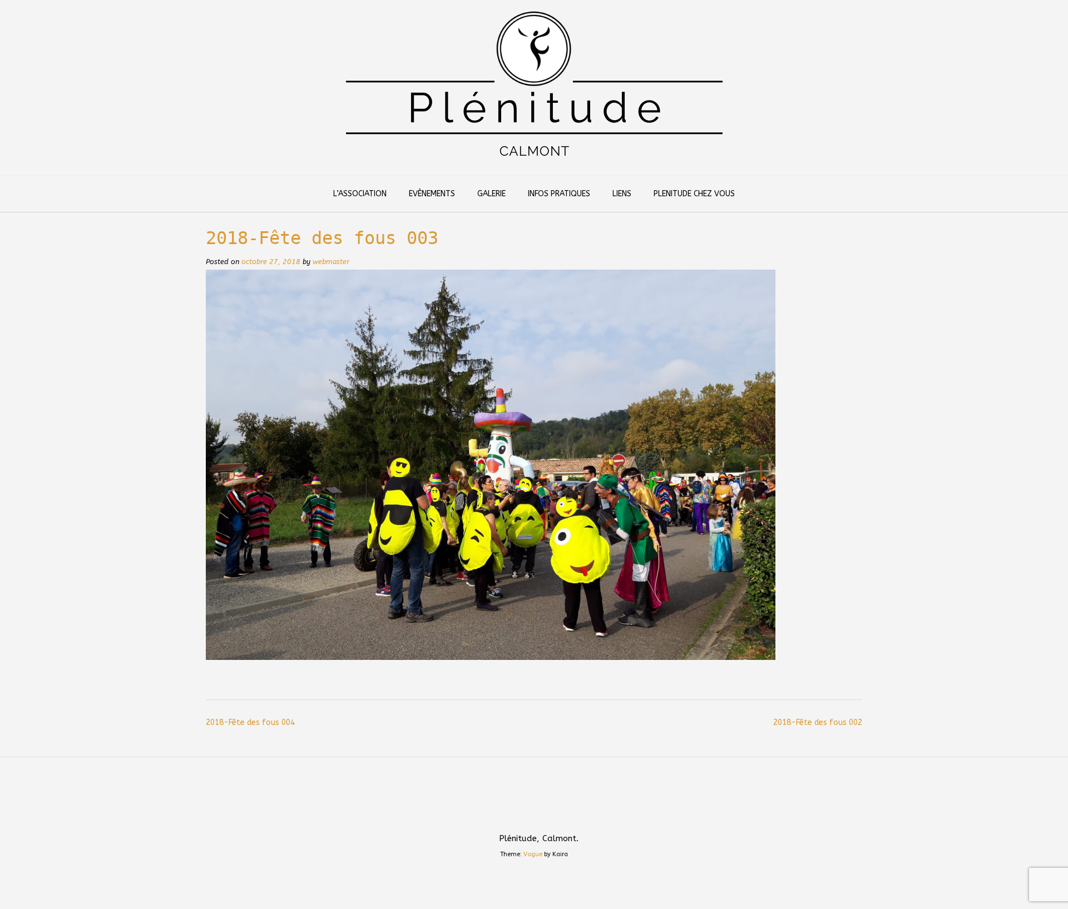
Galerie (491, 193)
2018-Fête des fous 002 (817, 722)
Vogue (532, 854)
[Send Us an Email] (520, 814)
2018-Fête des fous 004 (250, 722)
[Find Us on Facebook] (547, 814)
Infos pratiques (559, 193)
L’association (360, 193)
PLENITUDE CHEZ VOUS (694, 193)
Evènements (432, 193)
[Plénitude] (534, 88)
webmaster (331, 261)
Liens (621, 193)
